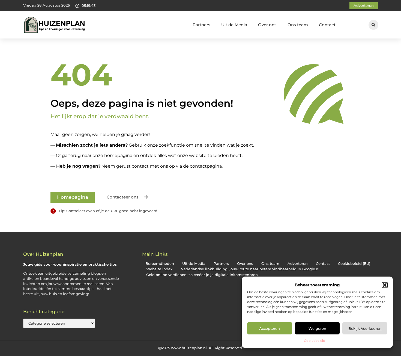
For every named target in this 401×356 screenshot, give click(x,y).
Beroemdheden (159, 264)
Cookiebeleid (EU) (354, 264)
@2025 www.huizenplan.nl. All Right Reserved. (200, 348)
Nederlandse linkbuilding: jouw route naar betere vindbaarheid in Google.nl (250, 269)
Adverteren (298, 264)
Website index (159, 269)
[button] (384, 285)
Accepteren (269, 328)
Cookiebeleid (314, 341)
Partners (201, 24)
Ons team (298, 24)
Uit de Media (234, 24)
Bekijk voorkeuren (365, 328)
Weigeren (317, 328)
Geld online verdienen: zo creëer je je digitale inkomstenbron (202, 275)
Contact (327, 24)
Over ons (267, 24)
